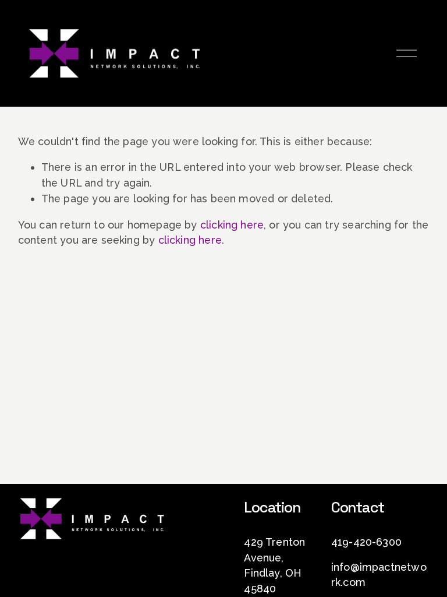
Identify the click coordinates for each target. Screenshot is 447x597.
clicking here (232, 225)
